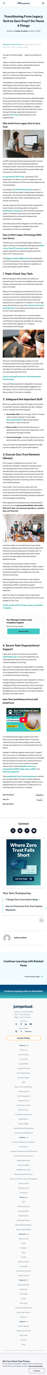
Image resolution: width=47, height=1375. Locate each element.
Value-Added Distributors (23, 1225)
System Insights (23, 1123)
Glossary (23, 1340)
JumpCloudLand (23, 1275)
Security (39, 800)
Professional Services (23, 1331)
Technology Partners (23, 1220)
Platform (22, 1045)
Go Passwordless (23, 1165)
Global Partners (23, 1216)
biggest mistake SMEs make (17, 258)
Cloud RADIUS (23, 1064)
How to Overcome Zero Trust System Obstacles (24, 908)
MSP (23, 1202)
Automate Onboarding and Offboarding (23, 1151)
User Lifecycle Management (23, 1133)
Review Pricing (23, 1038)
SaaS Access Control (23, 1105)
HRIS (23, 1082)
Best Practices (17, 44)
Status (24, 1344)
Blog (23, 1252)
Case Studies (23, 1266)
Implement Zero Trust (24, 1169)
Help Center (24, 1335)
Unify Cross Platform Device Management (23, 1179)
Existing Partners (23, 1211)
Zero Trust (14, 114)
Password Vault (23, 1091)
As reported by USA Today (14, 176)
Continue (36, 1371)
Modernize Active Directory (23, 1174)
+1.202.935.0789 (27, 1012)
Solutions (22, 1137)
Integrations (39, 795)
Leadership (23, 1289)
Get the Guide (23, 631)
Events (23, 1243)
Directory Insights (23, 1077)
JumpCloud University (23, 1271)
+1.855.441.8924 (24, 1014)
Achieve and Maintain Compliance (23, 1142)
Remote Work (8, 804)
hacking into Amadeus (12, 210)
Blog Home (7, 44)
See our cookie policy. (35, 1366)
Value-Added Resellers (23, 1229)
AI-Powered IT (23, 1146)
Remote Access (23, 1100)
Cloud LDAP (24, 1059)
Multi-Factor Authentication (23, 1087)
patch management (11, 771)
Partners (22, 1197)
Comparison (23, 1192)
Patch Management (23, 1096)
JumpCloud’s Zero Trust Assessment (21, 776)
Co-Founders (23, 1294)
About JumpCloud (23, 1285)
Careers (23, 1298)
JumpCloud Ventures (23, 1312)
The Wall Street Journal (22, 189)
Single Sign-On (23, 1119)
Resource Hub (23, 1239)
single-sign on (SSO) (28, 769)
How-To (6, 799)
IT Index (23, 1257)
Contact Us (23, 1317)
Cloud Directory (23, 1054)
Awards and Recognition (23, 1308)
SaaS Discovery (23, 1110)
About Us (22, 1280)
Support (22, 1321)
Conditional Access (23, 1068)
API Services (23, 1050)
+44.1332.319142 (25, 1017)
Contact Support (23, 1326)
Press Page (23, 1303)
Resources (22, 1234)
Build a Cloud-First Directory (23, 1156)
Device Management (23, 1073)
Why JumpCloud (23, 1188)
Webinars (23, 1248)
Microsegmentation (14, 419)
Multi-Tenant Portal (23, 1206)
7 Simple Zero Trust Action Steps (21, 899)
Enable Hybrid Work (23, 1160)
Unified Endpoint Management (23, 1128)
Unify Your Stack (23, 1183)
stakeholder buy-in (10, 656)
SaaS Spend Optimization (23, 1114)
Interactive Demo (23, 1262)
